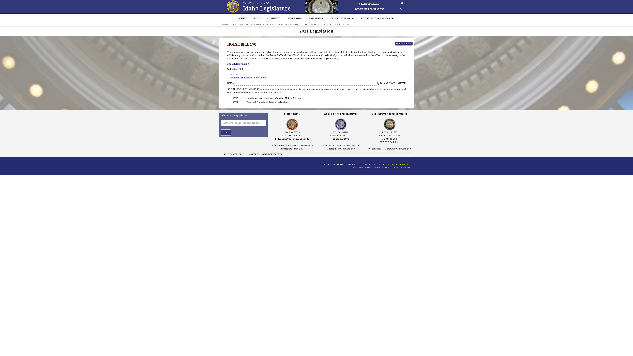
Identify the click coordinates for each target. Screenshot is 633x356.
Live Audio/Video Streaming (377, 18)
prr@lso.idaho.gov (293, 148)
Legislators (295, 18)
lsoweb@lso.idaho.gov (399, 148)
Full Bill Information (238, 63)
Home (225, 24)
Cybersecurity (403, 167)
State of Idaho (369, 3)
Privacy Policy (383, 167)
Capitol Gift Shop (233, 154)
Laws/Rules (316, 18)
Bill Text (234, 74)
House (257, 18)
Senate (243, 18)
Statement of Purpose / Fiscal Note (248, 77)
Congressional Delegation (265, 154)
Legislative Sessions (342, 18)
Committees (274, 18)
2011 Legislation (314, 24)
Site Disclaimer (362, 167)
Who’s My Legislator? (369, 9)
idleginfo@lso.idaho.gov (342, 148)
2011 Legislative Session (282, 24)
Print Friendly (403, 43)
